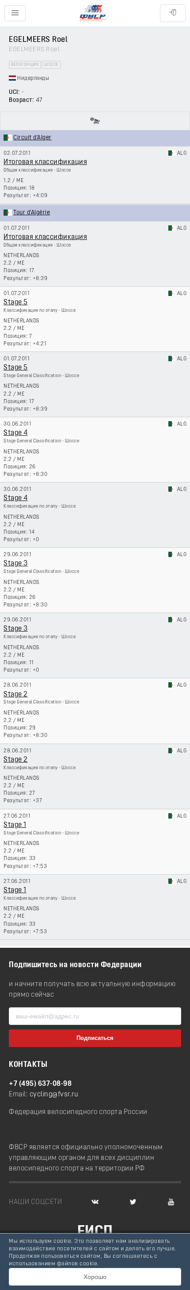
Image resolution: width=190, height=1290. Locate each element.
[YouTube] (171, 1202)
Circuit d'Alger (32, 138)
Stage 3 (16, 563)
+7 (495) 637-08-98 (40, 1084)
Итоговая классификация (45, 162)
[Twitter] (133, 1202)
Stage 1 (15, 825)
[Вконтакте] (95, 1202)
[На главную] (93, 13)
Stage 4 (16, 433)
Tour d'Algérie (31, 212)
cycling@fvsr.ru (54, 1094)
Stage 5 (16, 302)
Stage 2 (16, 694)
